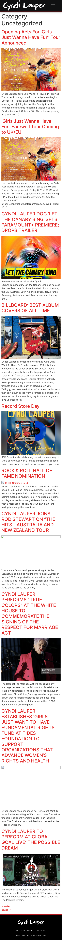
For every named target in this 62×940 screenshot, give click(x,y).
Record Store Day (20, 406)
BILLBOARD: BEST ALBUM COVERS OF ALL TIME (30, 307)
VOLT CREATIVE (38, 935)
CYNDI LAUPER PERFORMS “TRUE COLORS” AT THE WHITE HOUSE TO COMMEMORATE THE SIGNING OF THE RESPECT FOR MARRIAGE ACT (29, 613)
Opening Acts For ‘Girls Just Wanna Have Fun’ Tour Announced (30, 37)
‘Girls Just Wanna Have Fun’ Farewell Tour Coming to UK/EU (30, 126)
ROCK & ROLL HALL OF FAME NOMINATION (26, 473)
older (5, 906)
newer (6, 909)
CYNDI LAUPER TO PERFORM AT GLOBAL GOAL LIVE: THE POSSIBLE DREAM (30, 839)
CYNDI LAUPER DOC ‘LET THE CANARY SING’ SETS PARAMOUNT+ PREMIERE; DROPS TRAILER (30, 222)
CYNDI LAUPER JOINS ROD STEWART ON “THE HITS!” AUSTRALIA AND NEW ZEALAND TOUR (28, 522)
